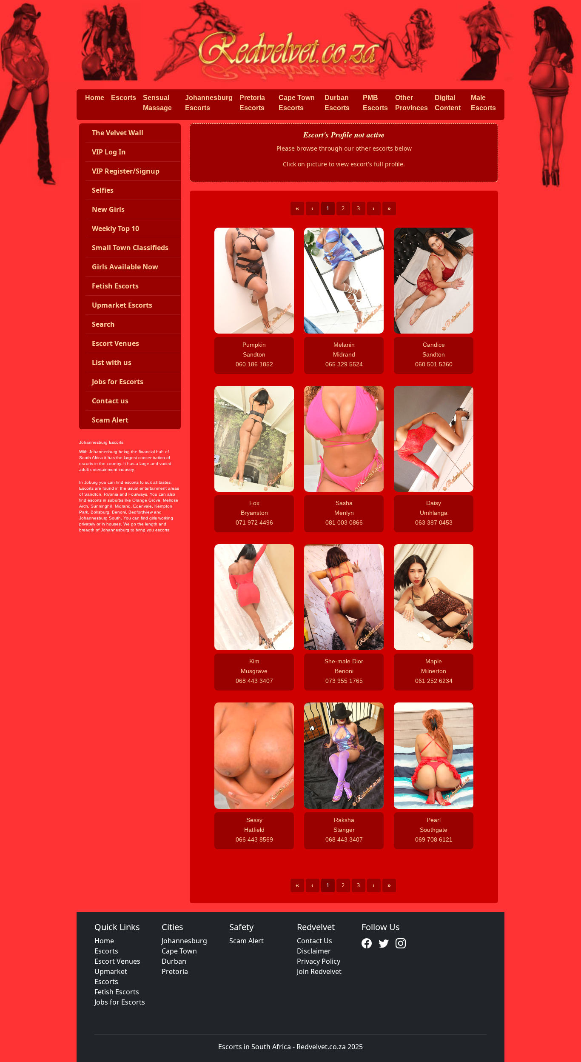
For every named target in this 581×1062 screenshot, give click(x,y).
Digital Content (448, 102)
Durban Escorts (337, 102)
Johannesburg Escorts (209, 102)
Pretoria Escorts (252, 102)
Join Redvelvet (319, 971)
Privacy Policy (318, 961)
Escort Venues (117, 961)
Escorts (123, 97)
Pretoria (175, 971)
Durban (174, 961)
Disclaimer (314, 951)
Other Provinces (411, 102)
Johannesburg (184, 940)
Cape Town (179, 951)
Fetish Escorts (116, 991)
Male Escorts (483, 102)
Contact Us (314, 940)
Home (94, 97)
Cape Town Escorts (297, 102)
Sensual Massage (157, 102)
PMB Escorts (375, 102)
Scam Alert (246, 940)
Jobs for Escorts (119, 1002)
